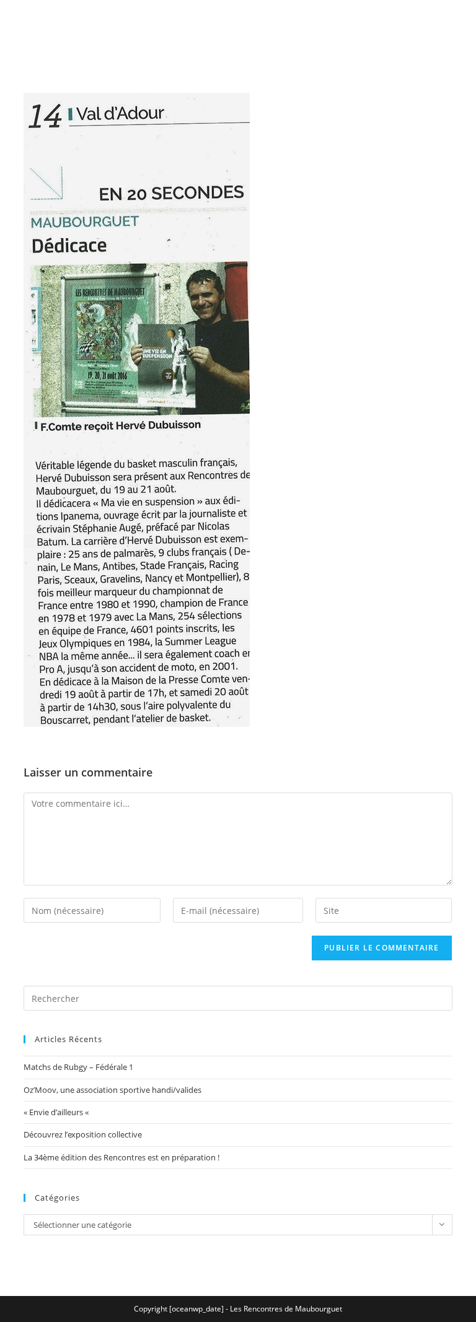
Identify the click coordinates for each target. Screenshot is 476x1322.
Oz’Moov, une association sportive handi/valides (112, 1089)
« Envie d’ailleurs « (57, 1112)
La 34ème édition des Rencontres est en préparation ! (121, 1157)
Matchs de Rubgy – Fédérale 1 (78, 1066)
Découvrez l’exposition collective (83, 1134)
